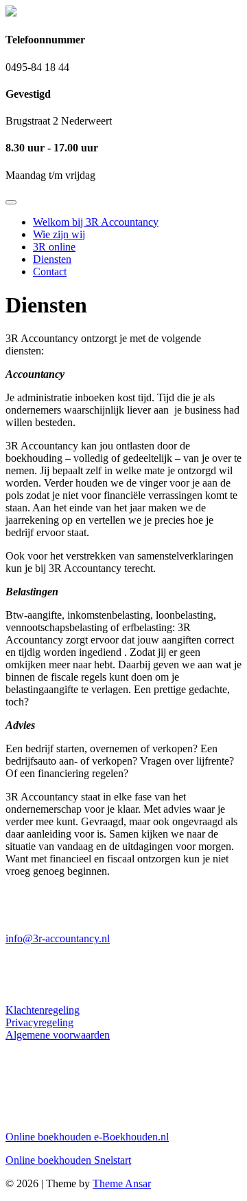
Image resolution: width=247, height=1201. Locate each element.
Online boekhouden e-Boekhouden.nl (87, 1136)
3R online (54, 247)
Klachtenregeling (42, 1010)
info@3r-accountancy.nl (57, 938)
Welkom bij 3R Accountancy (95, 222)
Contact (50, 271)
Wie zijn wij (59, 234)
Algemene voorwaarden (57, 1035)
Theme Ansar (122, 1183)
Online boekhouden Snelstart (68, 1160)
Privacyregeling (39, 1022)
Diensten (52, 259)
